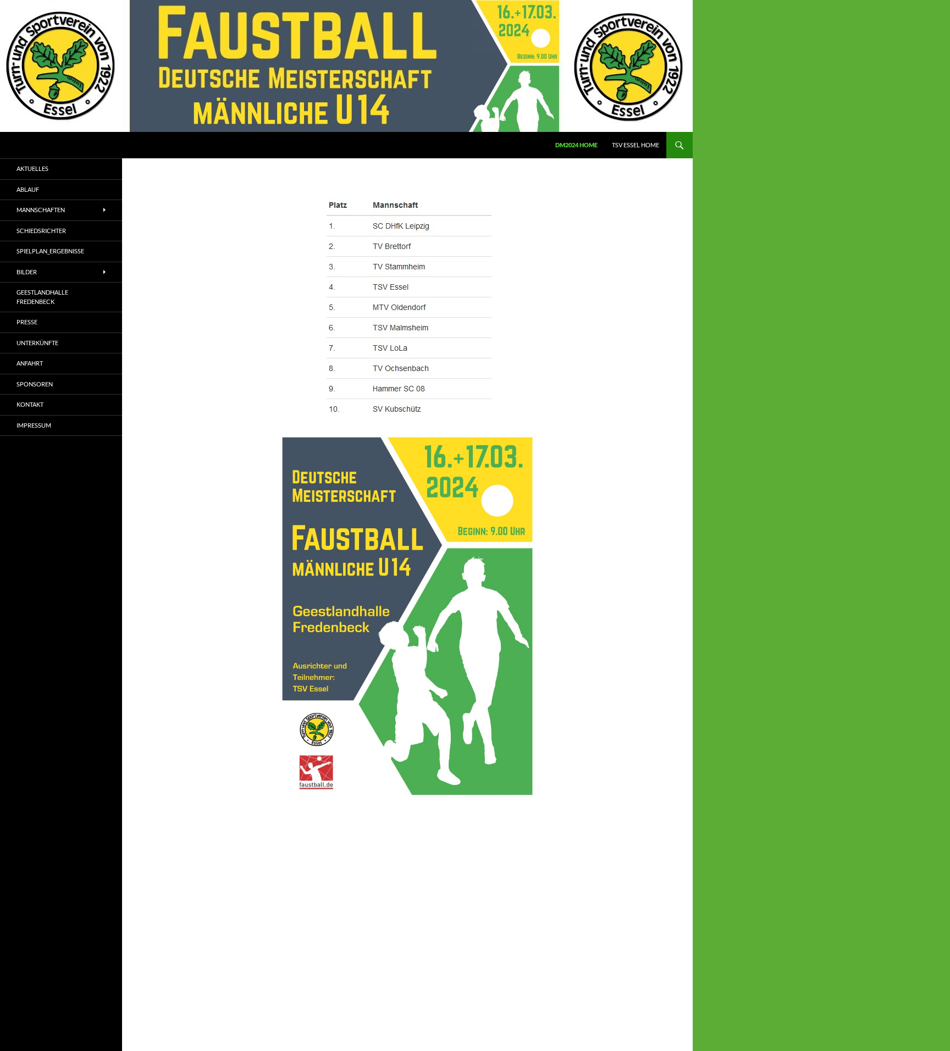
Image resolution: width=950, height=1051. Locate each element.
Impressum (33, 425)
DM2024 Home (576, 144)
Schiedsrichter (41, 230)
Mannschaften (40, 209)
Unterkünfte (37, 342)
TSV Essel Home (635, 144)
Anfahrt (29, 363)
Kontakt (29, 404)
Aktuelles (32, 168)
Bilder (26, 271)
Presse (26, 321)
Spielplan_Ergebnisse (50, 251)
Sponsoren (34, 384)
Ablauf (27, 189)
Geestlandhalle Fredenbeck (42, 297)
